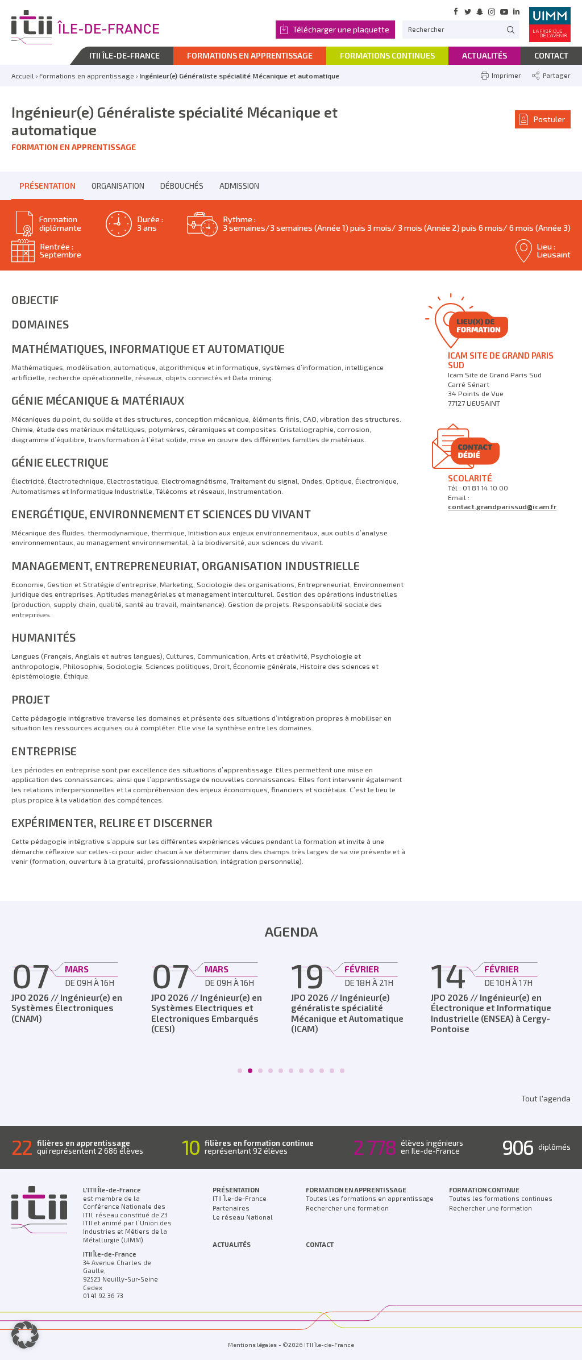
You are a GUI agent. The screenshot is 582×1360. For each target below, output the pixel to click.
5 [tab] (281, 1070)
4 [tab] (271, 1070)
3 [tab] (261, 1070)
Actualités (232, 1244)
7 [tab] (302, 1070)
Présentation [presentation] (47, 185)
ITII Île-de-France (240, 1198)
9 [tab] (322, 1070)
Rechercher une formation (347, 1208)
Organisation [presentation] (118, 185)
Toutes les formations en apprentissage (370, 1198)
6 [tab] (291, 1070)
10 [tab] (332, 1070)
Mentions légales (252, 1344)
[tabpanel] (81, 990)
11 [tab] (342, 1070)
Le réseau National (243, 1217)
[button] (25, 1335)
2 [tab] (250, 1070)
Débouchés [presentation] (181, 185)
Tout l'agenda (546, 1098)
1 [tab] (240, 1070)
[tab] (47, 186)
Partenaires (231, 1208)
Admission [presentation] (239, 185)
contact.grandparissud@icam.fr (502, 506)
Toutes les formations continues (500, 1198)
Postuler (549, 119)
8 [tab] (312, 1070)
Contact (320, 1244)
